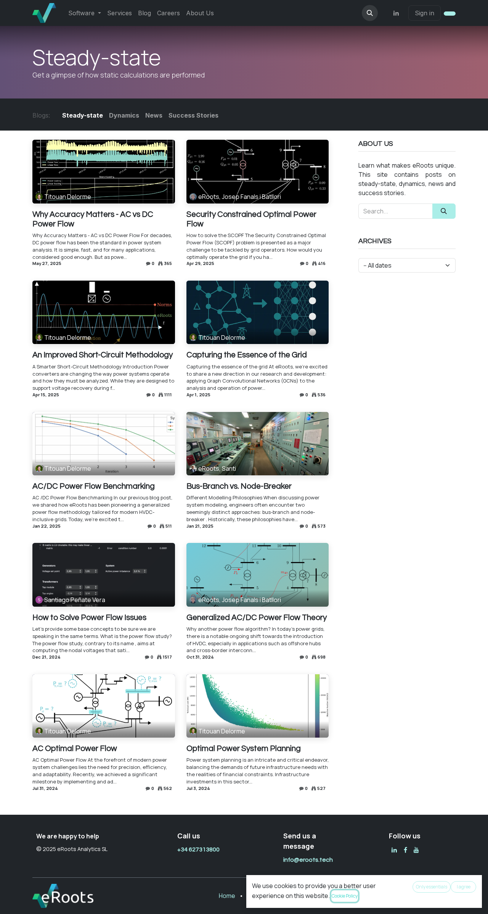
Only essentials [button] (431, 886)
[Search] (444, 211)
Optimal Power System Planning (243, 748)
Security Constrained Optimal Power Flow (251, 219)
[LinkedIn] (396, 13)
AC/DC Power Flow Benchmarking (93, 486)
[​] (394, 849)
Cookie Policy (345, 896)
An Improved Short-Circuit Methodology (102, 355)
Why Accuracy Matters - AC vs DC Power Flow (92, 219)
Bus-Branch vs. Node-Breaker (239, 486)
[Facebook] (405, 849)
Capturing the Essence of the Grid (246, 355)
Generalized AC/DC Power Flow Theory (256, 618)
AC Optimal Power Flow (74, 748)
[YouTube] (416, 849)
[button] (370, 13)
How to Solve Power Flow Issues (89, 618)
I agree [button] (463, 886)
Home (227, 895)
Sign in (424, 13)
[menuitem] (84, 13)
